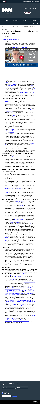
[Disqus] (20, 339)
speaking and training (22, 304)
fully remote (18, 39)
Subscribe (27, 12)
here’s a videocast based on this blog (19, 47)
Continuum (5, 392)
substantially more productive (20, 219)
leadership (6, 37)
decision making (11, 37)
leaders (14, 39)
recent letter (33, 88)
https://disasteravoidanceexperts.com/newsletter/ (14, 323)
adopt (29, 223)
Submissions (33, 20)
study (14, 115)
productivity (7, 188)
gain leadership (13, 213)
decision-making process (8, 39)
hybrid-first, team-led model (21, 201)
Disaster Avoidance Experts (19, 276)
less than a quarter (9, 130)
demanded (14, 84)
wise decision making (18, 37)
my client (22, 205)
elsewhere (18, 303)
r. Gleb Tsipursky (10, 279)
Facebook (15, 318)
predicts (6, 101)
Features (6, 20)
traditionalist (17, 94)
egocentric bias (7, 192)
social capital (19, 188)
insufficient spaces (11, 85)
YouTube (15, 319)
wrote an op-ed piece (16, 180)
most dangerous (9, 102)
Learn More (14, 395)
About (24, 20)
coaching (14, 304)
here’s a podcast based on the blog (20, 67)
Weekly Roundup (6, 393)
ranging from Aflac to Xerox (18, 305)
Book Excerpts (15, 20)
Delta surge (13, 156)
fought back (7, 82)
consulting (10, 304)
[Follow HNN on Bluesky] (37, 23)
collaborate (12, 222)
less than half (11, 129)
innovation (12, 188)
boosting (6, 240)
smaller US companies (23, 92)
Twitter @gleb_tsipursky (17, 316)
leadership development (26, 37)
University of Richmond (35, 1)
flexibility (6, 237)
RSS (20, 319)
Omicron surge (22, 156)
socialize (17, 222)
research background (9, 307)
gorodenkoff (12, 275)
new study (12, 132)
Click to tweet (23, 273)
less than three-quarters (17, 127)
